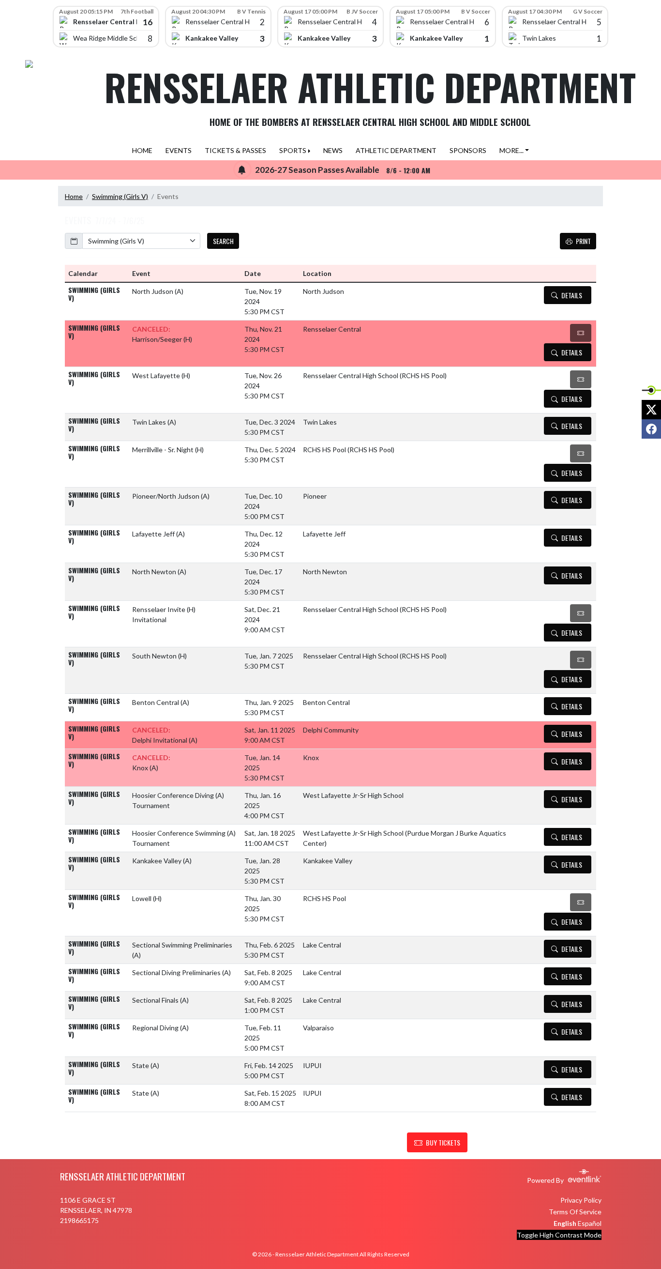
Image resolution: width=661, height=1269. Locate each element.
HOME (142, 150)
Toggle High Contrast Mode (559, 1235)
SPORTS (292, 150)
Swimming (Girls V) (120, 196)
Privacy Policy (580, 1200)
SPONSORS (468, 150)
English (565, 1223)
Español (589, 1223)
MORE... (511, 150)
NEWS (333, 150)
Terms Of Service (575, 1212)
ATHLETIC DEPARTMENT (396, 150)
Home (74, 196)
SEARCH (223, 241)
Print (583, 241)
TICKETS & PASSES (235, 150)
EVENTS (178, 150)
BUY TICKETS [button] (443, 1142)
